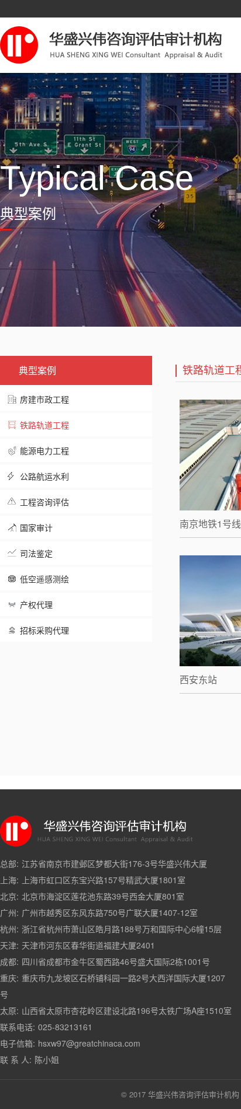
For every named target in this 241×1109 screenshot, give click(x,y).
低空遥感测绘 (44, 579)
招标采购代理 (44, 630)
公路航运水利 (44, 476)
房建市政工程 (44, 399)
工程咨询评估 (44, 502)
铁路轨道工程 (44, 425)
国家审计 (36, 527)
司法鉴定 (36, 553)
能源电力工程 (44, 450)
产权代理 (36, 604)
